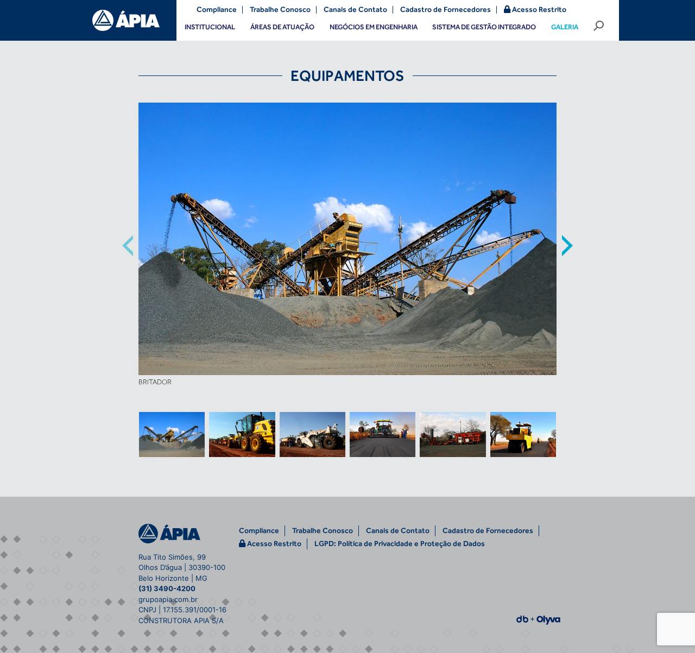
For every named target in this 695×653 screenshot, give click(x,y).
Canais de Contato (355, 10)
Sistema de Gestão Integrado (484, 27)
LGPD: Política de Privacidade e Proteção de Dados (399, 543)
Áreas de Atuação (282, 27)
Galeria (564, 27)
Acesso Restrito (538, 9)
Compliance (217, 10)
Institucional (210, 27)
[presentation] (127, 246)
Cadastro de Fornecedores (445, 10)
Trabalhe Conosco (280, 10)
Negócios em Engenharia (374, 27)
